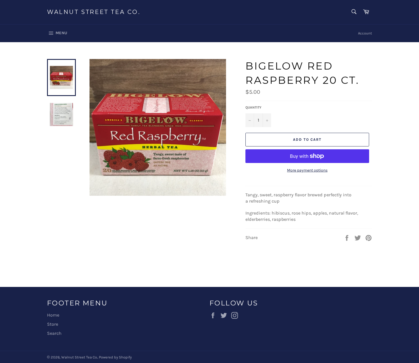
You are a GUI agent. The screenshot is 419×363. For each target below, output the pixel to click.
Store (52, 324)
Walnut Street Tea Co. (94, 12)
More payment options (307, 170)
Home (53, 315)
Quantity (253, 107)
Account (365, 33)
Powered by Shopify (115, 357)
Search (54, 333)
